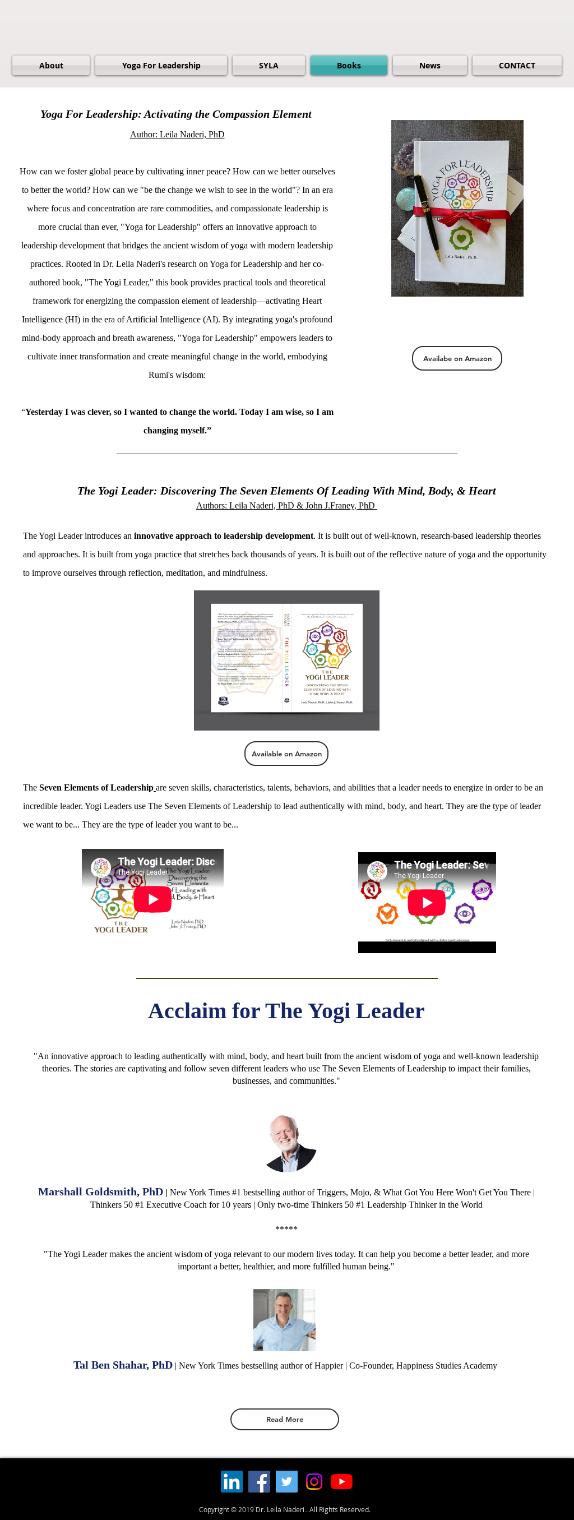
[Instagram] (314, 1482)
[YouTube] (342, 1482)
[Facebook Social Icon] (259, 1482)
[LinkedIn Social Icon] (232, 1482)
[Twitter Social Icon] (287, 1482)
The (88, 787)
